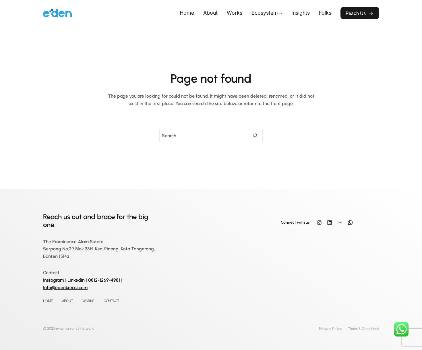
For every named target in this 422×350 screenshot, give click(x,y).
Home (187, 13)
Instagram (53, 280)
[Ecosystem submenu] (280, 13)
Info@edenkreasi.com (65, 287)
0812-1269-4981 (104, 280)
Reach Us (356, 13)
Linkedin (76, 280)
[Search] (255, 135)
